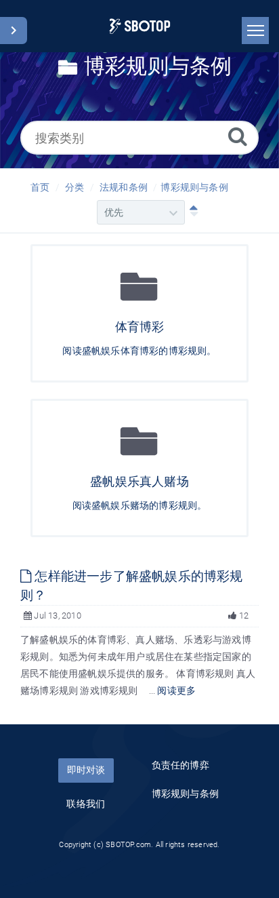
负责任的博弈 (180, 765)
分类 (74, 187)
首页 (39, 187)
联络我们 (85, 803)
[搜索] (237, 136)
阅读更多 (176, 690)
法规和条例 (124, 187)
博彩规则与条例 (194, 187)
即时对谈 (86, 769)
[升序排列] (191, 212)
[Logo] (140, 26)
